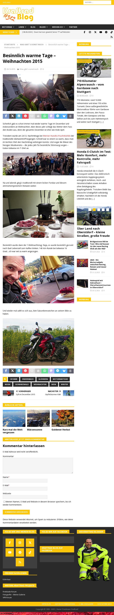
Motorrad (7, 27)
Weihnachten (40, 384)
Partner (73, 27)
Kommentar (8, 456)
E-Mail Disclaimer (86, 604)
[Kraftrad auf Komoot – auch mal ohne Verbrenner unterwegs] (111, 37)
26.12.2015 (11, 69)
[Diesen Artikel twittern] (12, 116)
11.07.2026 (83, 166)
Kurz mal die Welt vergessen (13, 431)
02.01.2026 (96, 252)
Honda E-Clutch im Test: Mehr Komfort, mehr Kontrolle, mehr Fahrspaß (94, 157)
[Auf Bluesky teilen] (64, 116)
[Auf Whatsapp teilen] (44, 116)
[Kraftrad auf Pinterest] (106, 32)
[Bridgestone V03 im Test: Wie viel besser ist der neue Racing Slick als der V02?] (82, 244)
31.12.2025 (96, 272)
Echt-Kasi (6, 579)
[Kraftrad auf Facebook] (84, 32)
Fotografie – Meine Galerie (14, 594)
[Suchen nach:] (97, 2)
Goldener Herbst (61, 429)
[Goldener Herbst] (63, 418)
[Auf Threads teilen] (70, 116)
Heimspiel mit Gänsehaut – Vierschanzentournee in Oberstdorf (100, 284)
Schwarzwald (22, 384)
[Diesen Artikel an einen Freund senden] (32, 116)
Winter (64, 384)
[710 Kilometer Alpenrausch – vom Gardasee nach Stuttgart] (94, 68)
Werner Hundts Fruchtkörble (56, 135)
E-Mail (5, 485)
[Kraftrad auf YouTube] (100, 32)
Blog (33, 27)
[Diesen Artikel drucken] (38, 116)
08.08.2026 (83, 95)
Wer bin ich (57, 27)
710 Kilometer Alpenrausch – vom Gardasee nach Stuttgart (90, 86)
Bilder (43, 27)
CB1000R (13, 379)
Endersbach (28, 379)
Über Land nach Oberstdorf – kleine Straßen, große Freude (93, 232)
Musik (7, 384)
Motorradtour (60, 379)
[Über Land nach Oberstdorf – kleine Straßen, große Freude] (94, 216)
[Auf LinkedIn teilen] (19, 116)
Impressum (46, 604)
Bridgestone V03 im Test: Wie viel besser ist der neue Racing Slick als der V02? (99, 245)
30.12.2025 (96, 290)
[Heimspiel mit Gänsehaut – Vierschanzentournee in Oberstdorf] (82, 283)
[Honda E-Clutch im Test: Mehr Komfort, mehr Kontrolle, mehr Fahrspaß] (94, 139)
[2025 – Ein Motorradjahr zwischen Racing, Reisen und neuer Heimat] (82, 263)
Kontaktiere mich (104, 604)
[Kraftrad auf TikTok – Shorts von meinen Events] (111, 32)
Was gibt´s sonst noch (29, 69)
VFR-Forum (7, 597)
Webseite (7, 493)
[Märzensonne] (38, 418)
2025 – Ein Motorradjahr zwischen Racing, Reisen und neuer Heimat (98, 265)
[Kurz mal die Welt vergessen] (14, 418)
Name (5, 477)
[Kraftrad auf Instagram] (89, 32)
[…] (102, 122)
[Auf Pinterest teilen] (25, 116)
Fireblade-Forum (10, 591)
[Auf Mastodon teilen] (51, 116)
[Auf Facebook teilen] (6, 116)
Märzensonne (34, 429)
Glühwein (43, 379)
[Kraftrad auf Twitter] (95, 32)
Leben (21, 27)
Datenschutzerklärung (65, 604)
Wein (53, 384)
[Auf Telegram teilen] (57, 116)
